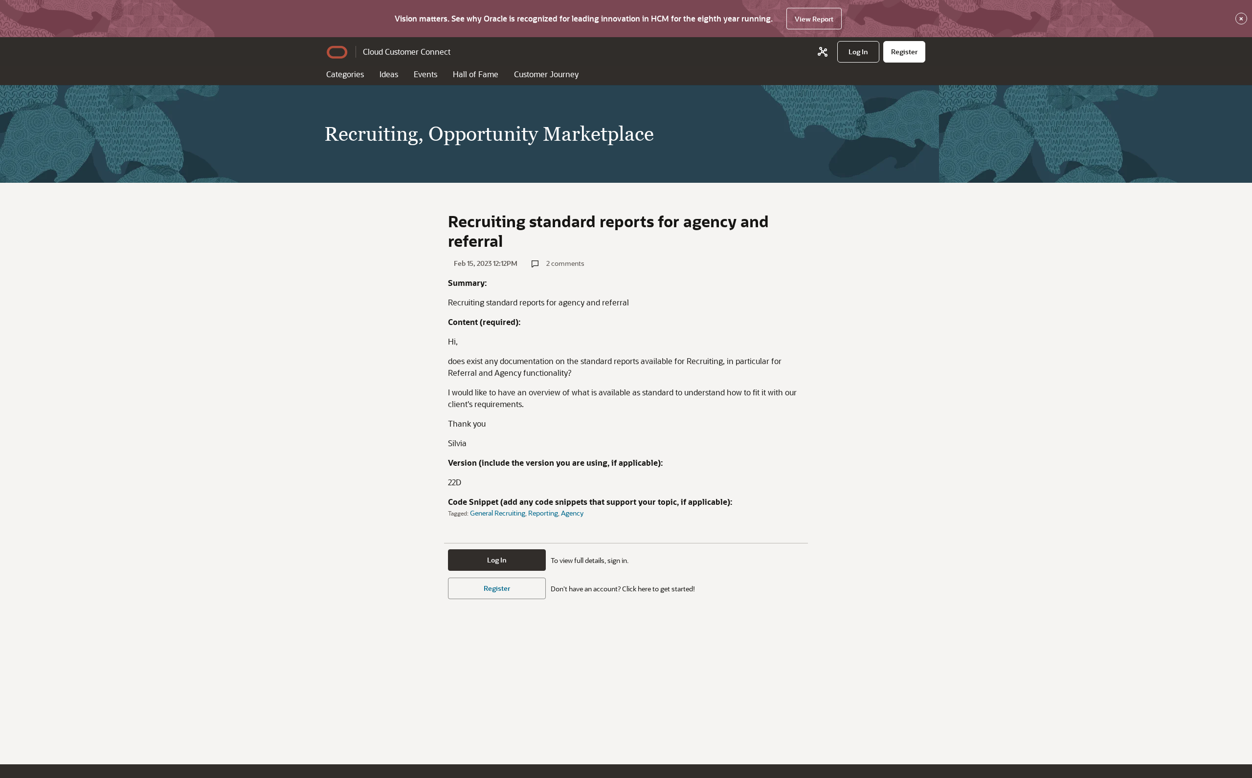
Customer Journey (546, 74)
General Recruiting (497, 513)
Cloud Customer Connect (406, 51)
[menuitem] (858, 52)
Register (497, 588)
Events (425, 74)
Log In (497, 559)
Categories (345, 74)
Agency (572, 513)
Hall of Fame (475, 74)
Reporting (543, 513)
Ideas (389, 74)
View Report (814, 18)
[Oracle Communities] (822, 52)
